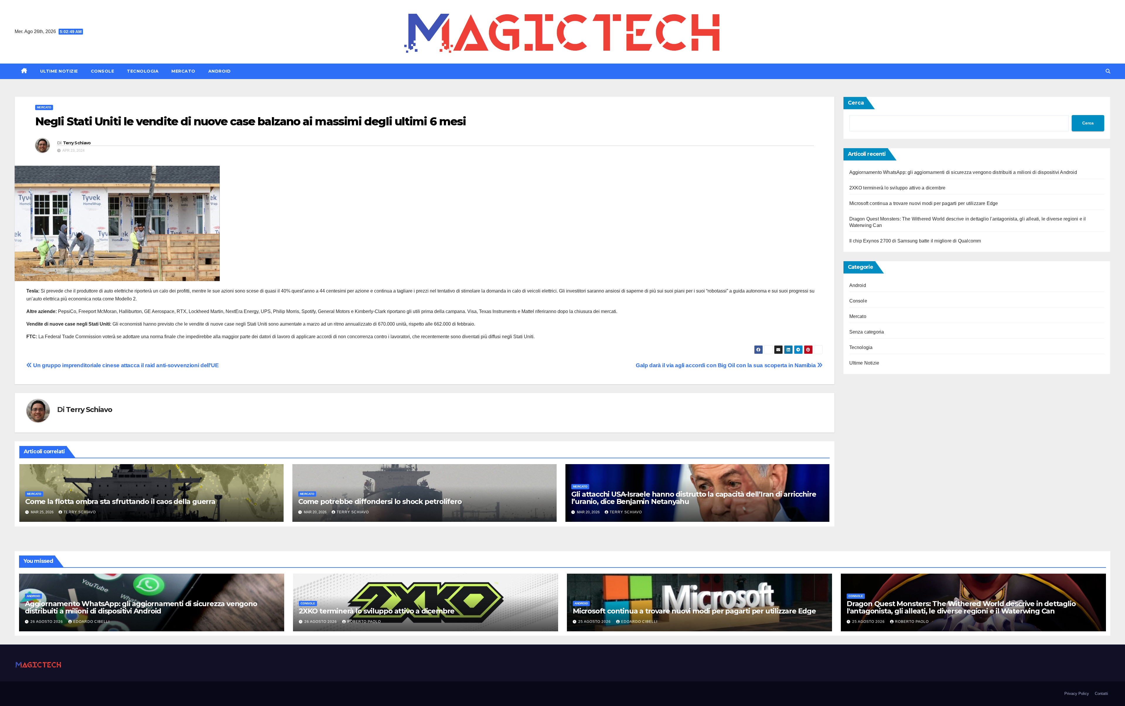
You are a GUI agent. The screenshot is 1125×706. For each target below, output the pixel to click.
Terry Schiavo (77, 143)
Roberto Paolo (364, 622)
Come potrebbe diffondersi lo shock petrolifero (380, 501)
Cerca (856, 103)
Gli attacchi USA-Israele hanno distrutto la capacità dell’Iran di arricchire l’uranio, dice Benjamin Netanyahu (693, 498)
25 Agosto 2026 (595, 622)
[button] (1108, 71)
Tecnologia (142, 71)
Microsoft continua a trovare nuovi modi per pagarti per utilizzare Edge (923, 203)
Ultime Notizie (59, 71)
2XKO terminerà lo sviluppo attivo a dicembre (897, 187)
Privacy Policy (1076, 693)
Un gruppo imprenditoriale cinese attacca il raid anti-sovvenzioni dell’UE (125, 365)
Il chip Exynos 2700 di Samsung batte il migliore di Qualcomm (915, 240)
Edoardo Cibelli (91, 622)
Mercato (183, 71)
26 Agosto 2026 (47, 622)
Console (102, 71)
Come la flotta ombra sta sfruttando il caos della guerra (120, 501)
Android (219, 71)
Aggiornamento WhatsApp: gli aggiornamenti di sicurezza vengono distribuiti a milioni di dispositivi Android (963, 172)
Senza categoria (866, 331)
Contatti (1101, 693)
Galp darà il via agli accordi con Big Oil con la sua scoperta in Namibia (726, 365)
